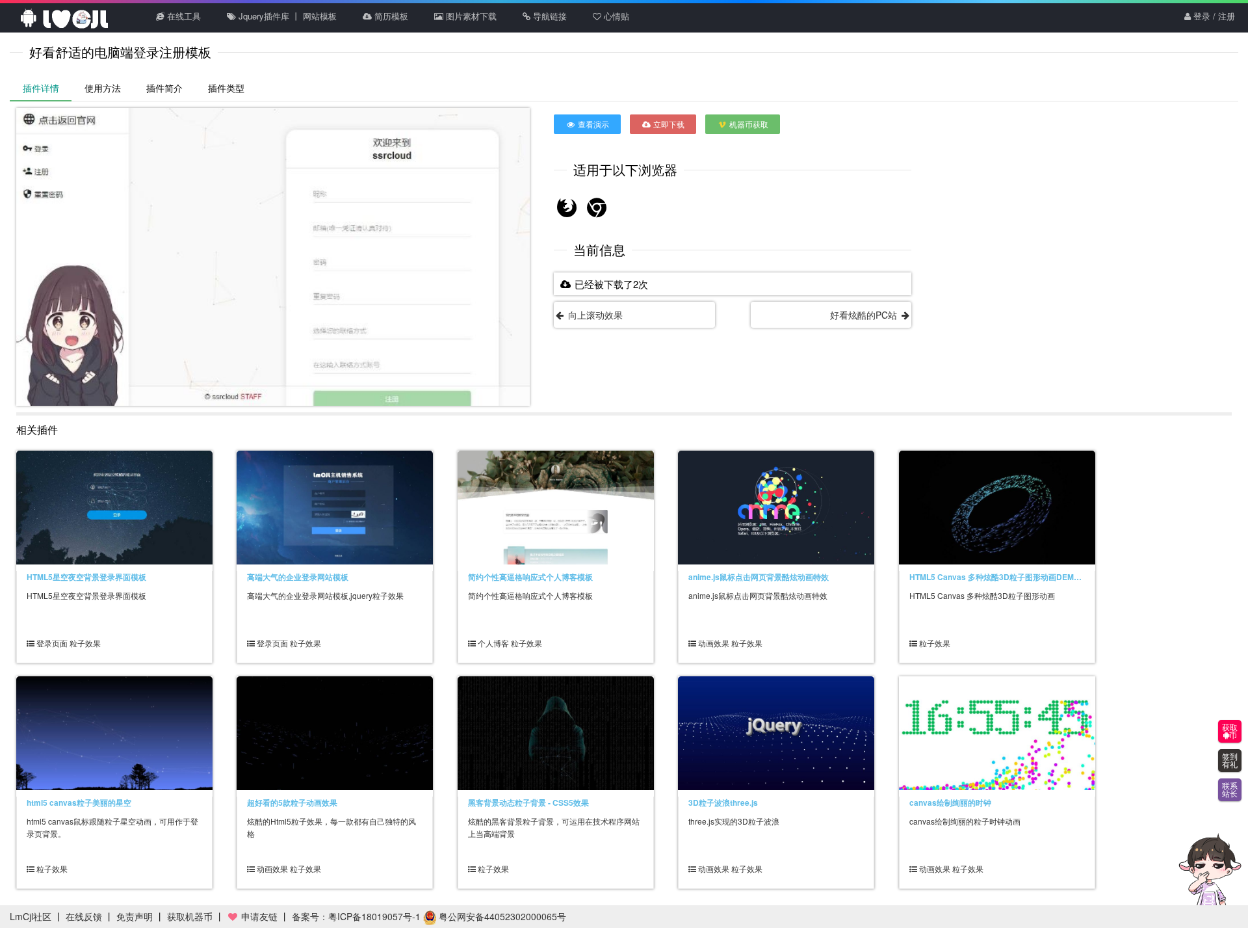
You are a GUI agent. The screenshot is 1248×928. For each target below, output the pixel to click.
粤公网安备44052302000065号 (501, 916)
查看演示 (592, 123)
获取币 (1230, 731)
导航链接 (548, 16)
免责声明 (134, 916)
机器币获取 (747, 123)
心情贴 (615, 16)
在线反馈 (84, 916)
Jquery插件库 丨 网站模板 (286, 16)
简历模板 (390, 16)
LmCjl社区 (30, 916)
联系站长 (1230, 790)
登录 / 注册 (1213, 16)
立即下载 (667, 123)
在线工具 (182, 16)
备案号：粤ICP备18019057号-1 (356, 916)
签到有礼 (1230, 760)
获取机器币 (190, 916)
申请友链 (258, 916)
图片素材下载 (470, 16)
